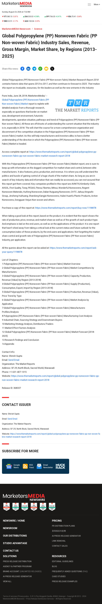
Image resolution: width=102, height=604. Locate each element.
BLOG (54, 566)
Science (38, 29)
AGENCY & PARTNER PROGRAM (17, 566)
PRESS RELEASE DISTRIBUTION (17, 561)
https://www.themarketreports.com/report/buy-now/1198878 (65, 208)
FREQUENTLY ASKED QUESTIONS (70, 571)
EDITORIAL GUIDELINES (62, 561)
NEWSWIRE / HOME (14, 520)
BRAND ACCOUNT (22, 571)
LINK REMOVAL (59, 541)
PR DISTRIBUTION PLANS (63, 526)
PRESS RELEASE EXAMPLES (64, 581)
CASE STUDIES (59, 576)
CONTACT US (11, 550)
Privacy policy (23, 596)
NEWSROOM (10, 528)
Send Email (13, 360)
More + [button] (97, 4)
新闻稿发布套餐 (59, 531)
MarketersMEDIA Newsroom (16, 29)
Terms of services (10, 596)
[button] (89, 5)
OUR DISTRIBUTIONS (15, 535)
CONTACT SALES (60, 546)
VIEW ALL (7, 581)
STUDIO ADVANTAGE (15, 543)
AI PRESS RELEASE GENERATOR (66, 536)
